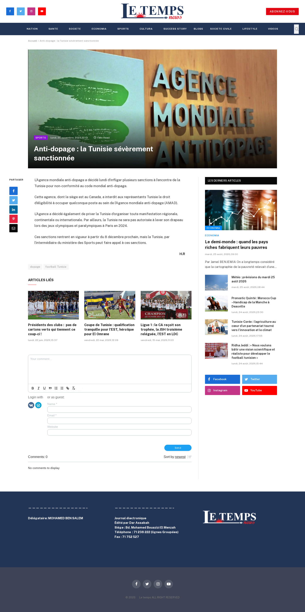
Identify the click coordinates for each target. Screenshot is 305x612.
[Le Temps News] (152, 11)
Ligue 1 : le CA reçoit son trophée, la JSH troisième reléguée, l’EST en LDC (161, 329)
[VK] (31, 405)
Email (51, 415)
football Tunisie (55, 266)
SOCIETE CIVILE (221, 28)
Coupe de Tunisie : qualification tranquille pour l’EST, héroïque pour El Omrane (109, 329)
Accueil (32, 40)
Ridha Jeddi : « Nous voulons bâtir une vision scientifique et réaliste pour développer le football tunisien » (253, 351)
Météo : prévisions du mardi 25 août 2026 (253, 279)
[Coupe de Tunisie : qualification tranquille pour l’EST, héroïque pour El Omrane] (109, 305)
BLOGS (198, 28)
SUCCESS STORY (175, 28)
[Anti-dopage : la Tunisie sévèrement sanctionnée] (152, 108)
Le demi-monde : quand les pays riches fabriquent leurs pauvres (236, 244)
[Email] (13, 228)
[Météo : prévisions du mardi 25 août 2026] (216, 282)
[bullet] (62, 388)
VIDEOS (273, 28)
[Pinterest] (13, 219)
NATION (32, 28)
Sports (123, 28)
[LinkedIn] (13, 209)
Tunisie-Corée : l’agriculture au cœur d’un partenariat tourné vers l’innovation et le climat (254, 326)
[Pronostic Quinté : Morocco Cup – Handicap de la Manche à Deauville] (216, 303)
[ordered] (56, 388)
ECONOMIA (99, 28)
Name (52, 404)
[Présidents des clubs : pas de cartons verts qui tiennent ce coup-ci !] (53, 305)
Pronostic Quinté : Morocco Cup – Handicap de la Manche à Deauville (254, 302)
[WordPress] (38, 405)
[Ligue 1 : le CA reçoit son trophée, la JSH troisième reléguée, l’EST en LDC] (166, 305)
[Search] (296, 29)
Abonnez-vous (282, 11)
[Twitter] (13, 200)
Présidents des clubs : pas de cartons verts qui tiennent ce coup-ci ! (52, 329)
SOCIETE (75, 28)
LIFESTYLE (250, 28)
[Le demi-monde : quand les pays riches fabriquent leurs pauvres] (241, 210)
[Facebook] (13, 191)
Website (52, 426)
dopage (35, 266)
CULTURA (146, 28)
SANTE (53, 28)
